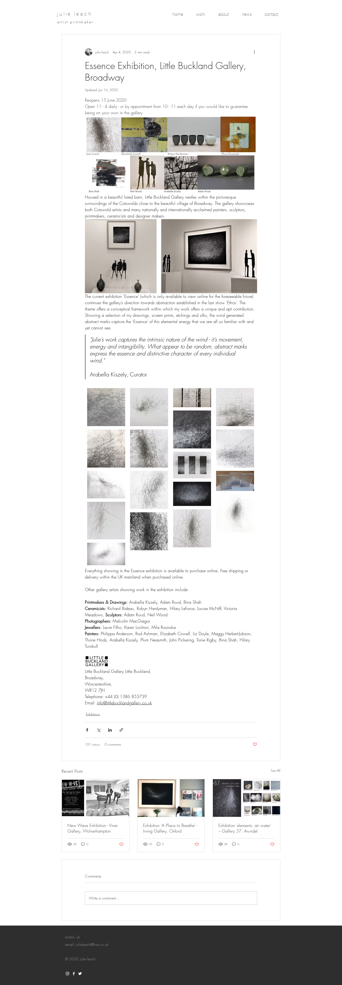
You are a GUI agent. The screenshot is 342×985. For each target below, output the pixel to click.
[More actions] (254, 52)
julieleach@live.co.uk (92, 944)
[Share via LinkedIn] (110, 730)
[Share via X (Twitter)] (98, 730)
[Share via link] (121, 730)
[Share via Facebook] (87, 730)
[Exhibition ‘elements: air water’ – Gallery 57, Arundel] (246, 798)
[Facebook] (73, 973)
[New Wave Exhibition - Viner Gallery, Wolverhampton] (95, 798)
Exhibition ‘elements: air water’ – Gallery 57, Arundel (244, 828)
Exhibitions (93, 714)
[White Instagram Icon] (67, 973)
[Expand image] (121, 256)
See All (275, 770)
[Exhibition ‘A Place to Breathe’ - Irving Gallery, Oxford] (171, 798)
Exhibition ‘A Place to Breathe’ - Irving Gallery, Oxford (170, 828)
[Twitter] (80, 973)
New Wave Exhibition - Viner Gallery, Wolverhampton (92, 828)
